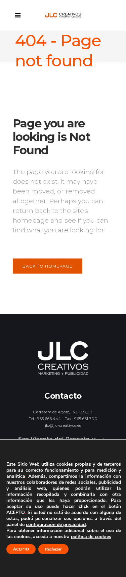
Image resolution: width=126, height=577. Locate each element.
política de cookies (91, 536)
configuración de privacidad (56, 525)
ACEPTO (21, 549)
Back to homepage (48, 266)
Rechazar (53, 549)
